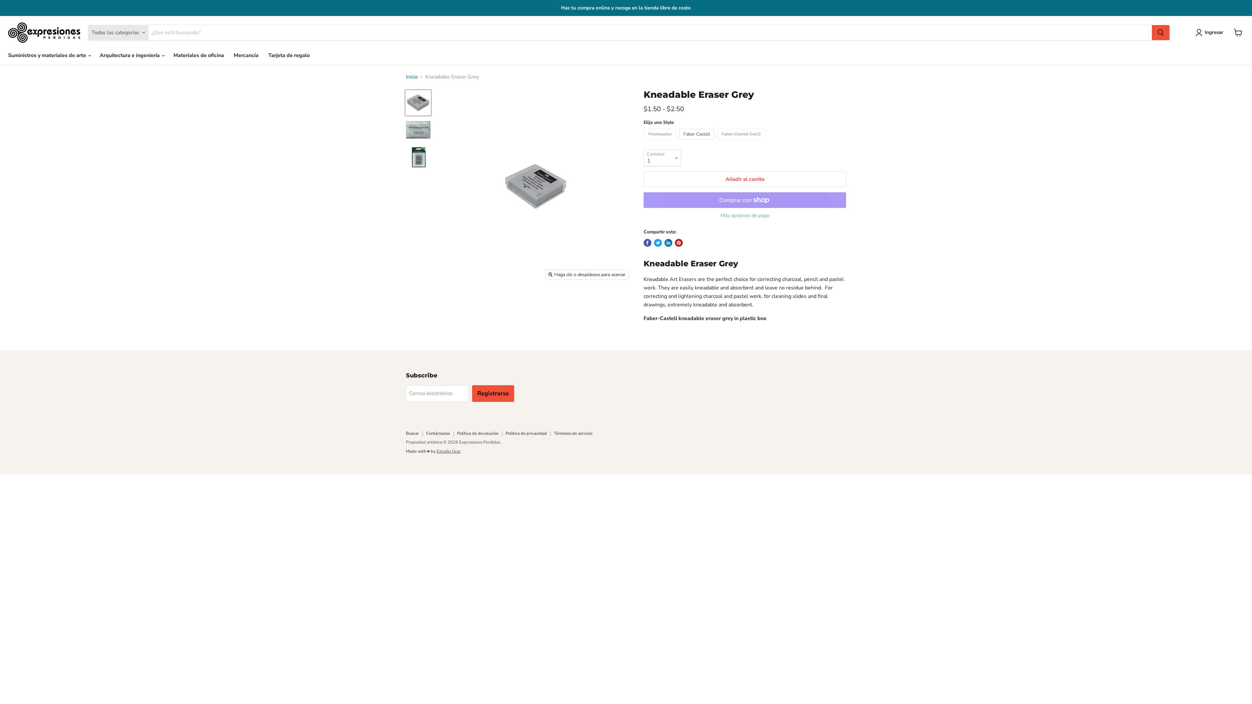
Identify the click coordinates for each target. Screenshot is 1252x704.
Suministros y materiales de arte (47, 55)
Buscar (412, 433)
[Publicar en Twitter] (658, 243)
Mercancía (246, 55)
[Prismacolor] (661, 141)
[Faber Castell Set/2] (742, 141)
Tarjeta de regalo (289, 55)
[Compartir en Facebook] (647, 243)
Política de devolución (478, 433)
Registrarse (493, 393)
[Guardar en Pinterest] (679, 243)
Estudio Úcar (449, 451)
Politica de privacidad (526, 433)
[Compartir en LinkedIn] (668, 243)
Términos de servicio (573, 433)
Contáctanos (438, 433)
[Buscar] (1161, 32)
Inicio (412, 77)
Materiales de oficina (198, 55)
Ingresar (1214, 32)
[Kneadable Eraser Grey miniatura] (418, 103)
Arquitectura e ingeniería (130, 55)
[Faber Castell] (697, 141)
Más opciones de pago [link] (745, 215)
